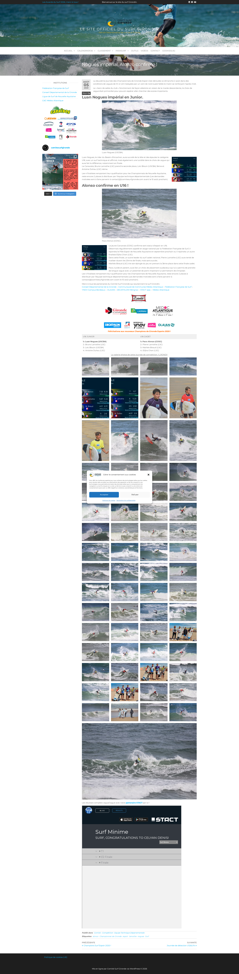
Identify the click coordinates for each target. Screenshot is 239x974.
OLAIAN (111, 290)
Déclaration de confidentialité (126, 500)
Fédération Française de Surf (178, 287)
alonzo (95, 936)
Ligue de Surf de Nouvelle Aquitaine (59, 96)
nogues (141, 936)
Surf (147, 936)
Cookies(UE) (168, 51)
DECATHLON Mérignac (127, 290)
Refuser (135, 494)
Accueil (68, 51)
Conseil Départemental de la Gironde (99, 287)
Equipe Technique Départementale (129, 933)
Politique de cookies (108, 500)
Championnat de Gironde (110, 936)
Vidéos (144, 51)
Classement (104, 51)
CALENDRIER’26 (85, 51)
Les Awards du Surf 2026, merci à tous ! (60, 2)
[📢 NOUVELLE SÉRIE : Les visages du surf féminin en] (60, 172)
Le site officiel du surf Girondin (119, 29)
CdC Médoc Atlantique (52, 100)
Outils (134, 51)
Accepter (104, 494)
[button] (148, 474)
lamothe (132, 936)
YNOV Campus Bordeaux (93, 290)
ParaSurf (121, 51)
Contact (155, 51)
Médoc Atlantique (161, 290)
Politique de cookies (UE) (55, 957)
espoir (125, 936)
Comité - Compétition (103, 933)
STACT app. (145, 290)
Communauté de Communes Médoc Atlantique (140, 287)
